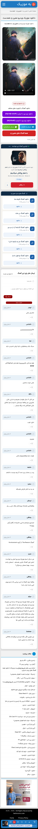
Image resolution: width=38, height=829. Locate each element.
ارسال (9, 297)
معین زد (25, 11)
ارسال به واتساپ (9, 127)
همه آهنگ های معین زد (19, 133)
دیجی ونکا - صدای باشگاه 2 (26, 744)
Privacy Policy (23, 818)
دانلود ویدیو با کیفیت (19, 114)
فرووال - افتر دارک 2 (28, 709)
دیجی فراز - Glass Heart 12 (27, 693)
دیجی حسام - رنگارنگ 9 (28, 736)
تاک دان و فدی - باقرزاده (27, 697)
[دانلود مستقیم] (7, 185)
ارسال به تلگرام (26, 127)
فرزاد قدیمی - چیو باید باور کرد (25, 751)
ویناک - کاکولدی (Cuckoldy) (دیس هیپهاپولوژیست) (19, 682)
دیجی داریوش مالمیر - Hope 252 (25, 732)
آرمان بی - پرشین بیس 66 (27, 664)
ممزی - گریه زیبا (30, 771)
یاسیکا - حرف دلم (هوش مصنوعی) (24, 720)
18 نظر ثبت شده (18, 104)
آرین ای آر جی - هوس (28, 724)
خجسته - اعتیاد (30, 713)
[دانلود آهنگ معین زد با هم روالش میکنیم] (19, 158)
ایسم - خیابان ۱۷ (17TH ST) (27, 759)
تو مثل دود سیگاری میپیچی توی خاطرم (23, 690)
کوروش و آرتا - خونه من (27, 767)
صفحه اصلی (32, 11)
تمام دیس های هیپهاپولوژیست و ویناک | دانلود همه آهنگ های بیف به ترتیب (19, 669)
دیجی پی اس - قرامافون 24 (26, 740)
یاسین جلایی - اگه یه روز (27, 660)
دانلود (18, 206)
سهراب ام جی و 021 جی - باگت (26, 678)
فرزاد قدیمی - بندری (29, 705)
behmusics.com (19, 813)
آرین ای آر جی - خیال (29, 728)
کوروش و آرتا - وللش (28, 763)
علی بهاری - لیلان (30, 686)
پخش (21, 185)
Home (12, 818)
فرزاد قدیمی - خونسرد (28, 755)
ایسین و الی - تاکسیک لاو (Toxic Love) (23, 747)
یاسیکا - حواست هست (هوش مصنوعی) (22, 674)
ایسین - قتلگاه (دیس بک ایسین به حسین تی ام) (20, 701)
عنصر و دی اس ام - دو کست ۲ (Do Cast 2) (22, 717)
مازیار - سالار (31, 774)
